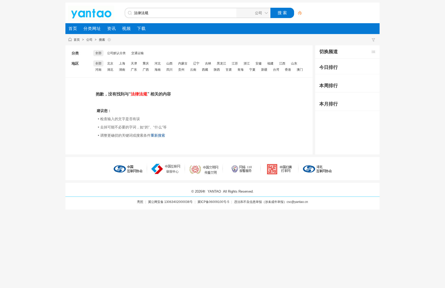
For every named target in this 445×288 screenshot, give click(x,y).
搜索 (102, 40)
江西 (282, 63)
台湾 (276, 69)
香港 (288, 69)
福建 (270, 63)
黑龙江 (221, 63)
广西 (146, 69)
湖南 (122, 69)
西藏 (205, 69)
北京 (110, 63)
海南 (158, 69)
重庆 (146, 63)
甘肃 (229, 69)
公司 (89, 40)
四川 (169, 69)
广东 (134, 69)
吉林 (208, 63)
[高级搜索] (298, 13)
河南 (98, 69)
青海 (240, 69)
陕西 (217, 69)
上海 (122, 63)
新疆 (264, 69)
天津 (134, 63)
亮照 (140, 202)
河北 (158, 63)
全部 (98, 53)
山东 (294, 63)
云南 (193, 69)
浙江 (247, 63)
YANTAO (214, 191)
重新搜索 (158, 135)
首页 (77, 40)
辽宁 (196, 63)
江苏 (235, 63)
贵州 (181, 69)
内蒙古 (182, 63)
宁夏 (252, 69)
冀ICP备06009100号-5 (213, 202)
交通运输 (137, 53)
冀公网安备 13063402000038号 (170, 202)
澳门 (300, 69)
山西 (169, 63)
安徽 (258, 63)
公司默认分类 (116, 53)
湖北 (110, 69)
